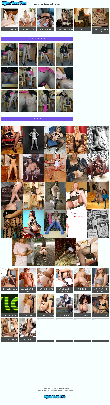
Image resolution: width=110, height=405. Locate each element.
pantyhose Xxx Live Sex (37, 39)
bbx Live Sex (37, 119)
